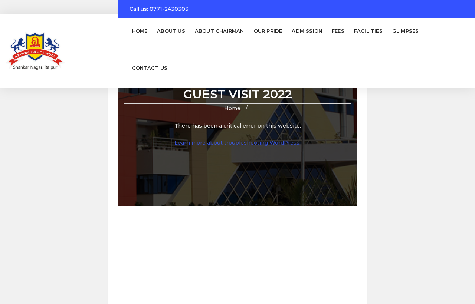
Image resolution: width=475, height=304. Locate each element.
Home (140, 31)
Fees (338, 31)
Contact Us (150, 68)
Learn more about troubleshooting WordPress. (237, 142)
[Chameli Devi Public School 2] (35, 51)
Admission (307, 31)
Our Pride (268, 31)
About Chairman (219, 31)
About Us (171, 31)
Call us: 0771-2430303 (159, 9)
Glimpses (405, 31)
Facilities (368, 31)
